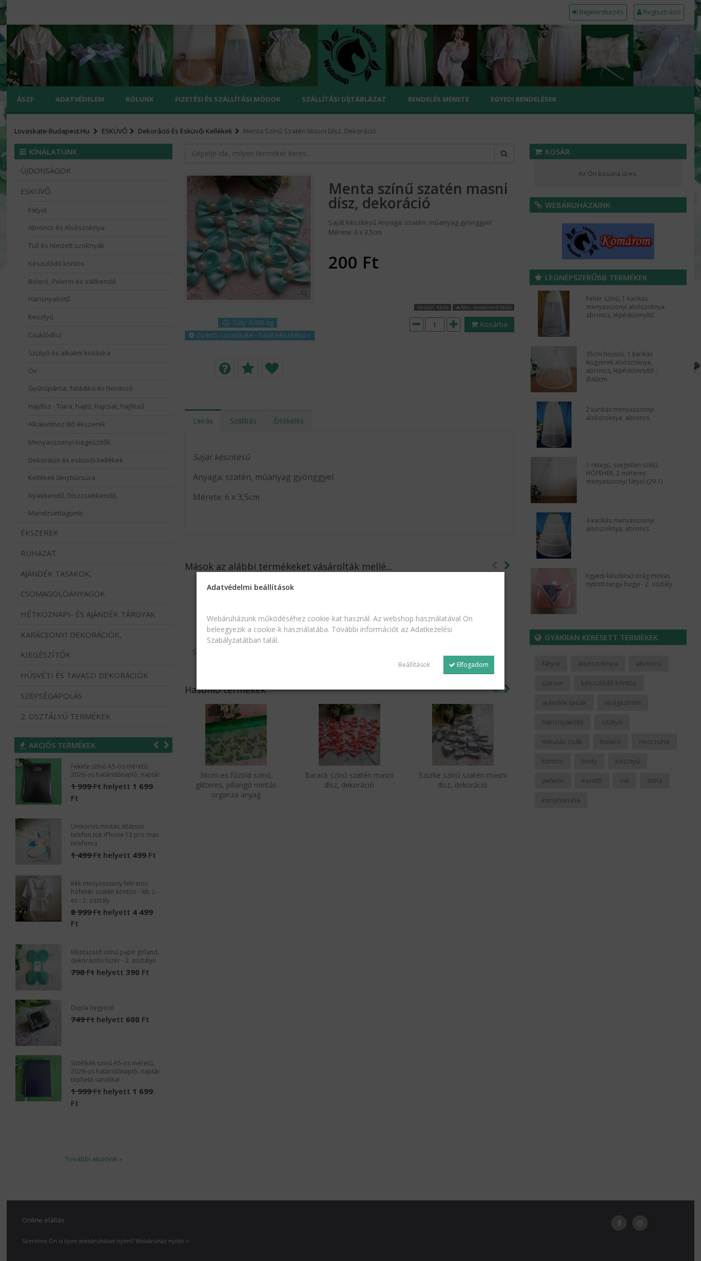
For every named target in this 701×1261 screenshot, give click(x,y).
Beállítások (414, 664)
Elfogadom (472, 664)
